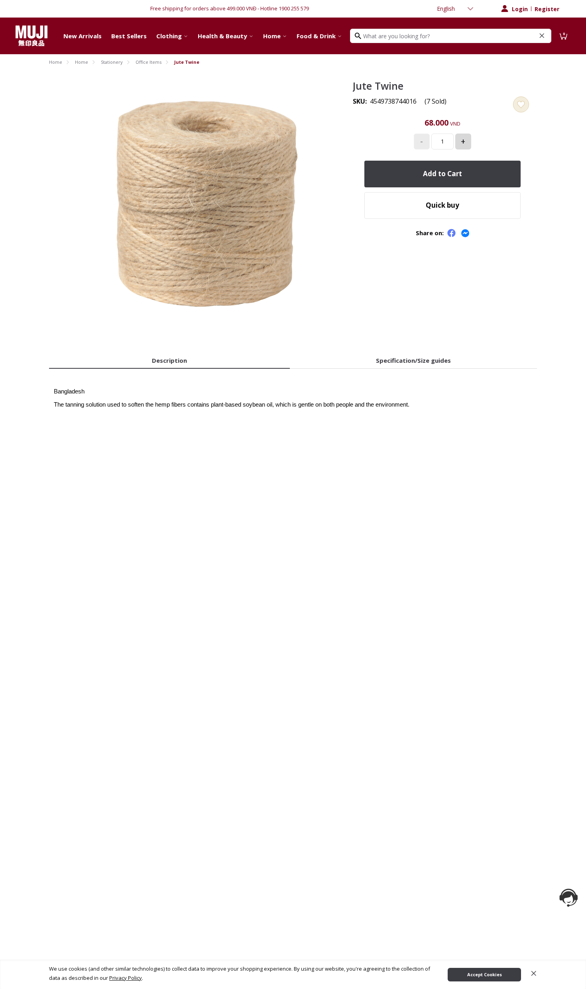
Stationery (112, 62)
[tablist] (293, 361)
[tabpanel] (293, 393)
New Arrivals (82, 36)
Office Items (148, 62)
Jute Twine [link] (186, 62)
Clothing (169, 36)
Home (272, 36)
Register (547, 9)
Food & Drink (316, 36)
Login (520, 9)
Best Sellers (129, 36)
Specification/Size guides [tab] (413, 360)
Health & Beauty (222, 36)
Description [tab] (169, 360)
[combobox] (456, 9)
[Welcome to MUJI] (31, 36)
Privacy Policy (125, 977)
